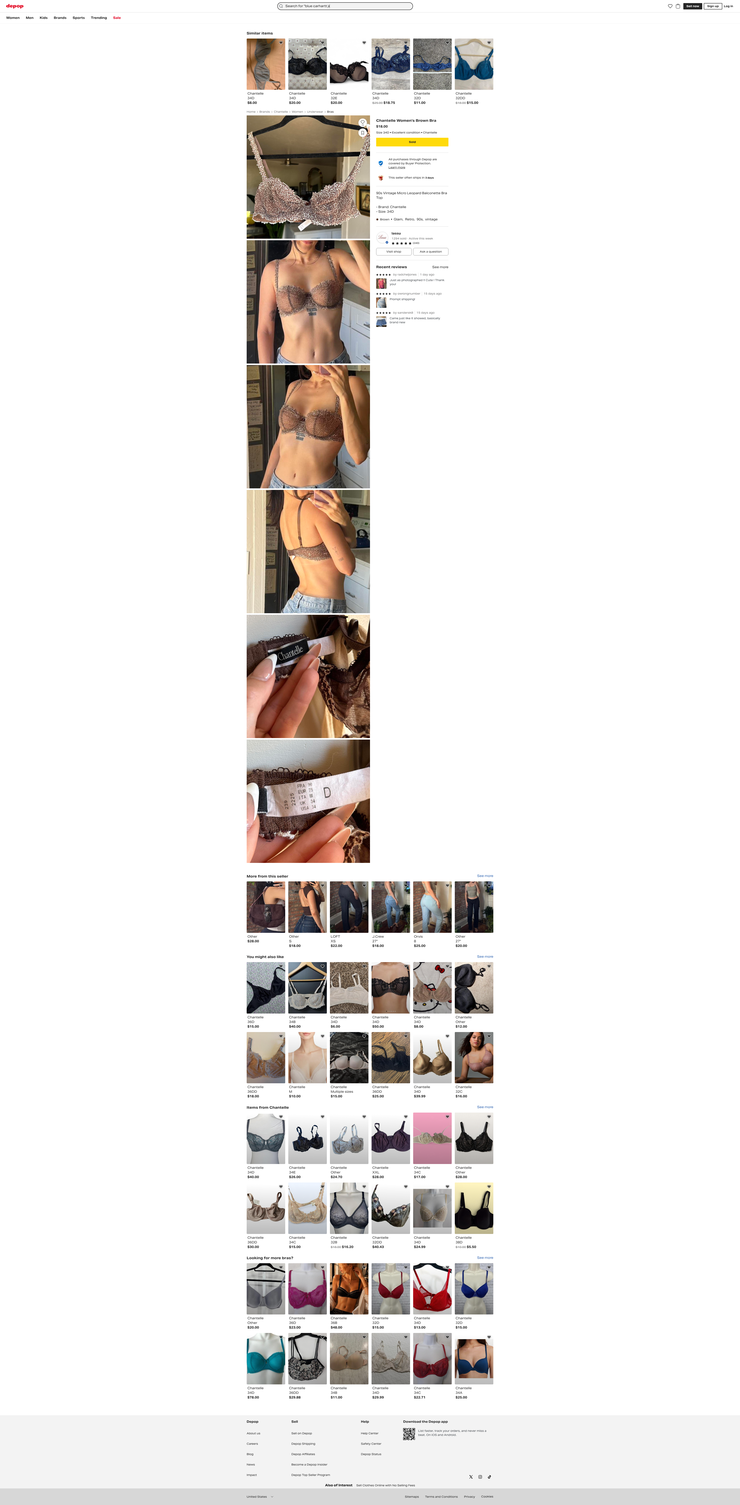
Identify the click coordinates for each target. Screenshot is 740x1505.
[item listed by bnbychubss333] (307, 1208)
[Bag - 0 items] (678, 6)
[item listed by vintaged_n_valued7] (391, 1208)
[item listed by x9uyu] (307, 1057)
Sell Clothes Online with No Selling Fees (385, 1485)
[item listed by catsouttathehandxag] (432, 1057)
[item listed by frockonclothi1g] (474, 1358)
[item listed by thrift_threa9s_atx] (474, 1289)
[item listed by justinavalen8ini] (349, 1358)
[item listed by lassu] (266, 907)
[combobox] (345, 6)
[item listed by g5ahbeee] (391, 1057)
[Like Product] (281, 42)
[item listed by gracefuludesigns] (266, 988)
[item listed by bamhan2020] (266, 1358)
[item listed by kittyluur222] (432, 988)
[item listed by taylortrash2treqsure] (349, 1138)
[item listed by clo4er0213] (432, 1208)
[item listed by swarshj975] (349, 1057)
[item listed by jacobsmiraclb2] (349, 1208)
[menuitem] (13, 18)
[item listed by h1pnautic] (307, 1358)
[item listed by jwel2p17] (266, 1208)
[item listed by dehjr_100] (349, 1289)
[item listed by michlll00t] (432, 1358)
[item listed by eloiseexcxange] (266, 1289)
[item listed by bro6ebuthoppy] (474, 988)
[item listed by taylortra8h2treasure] (307, 1138)
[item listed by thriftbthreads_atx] (391, 1289)
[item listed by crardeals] (391, 1358)
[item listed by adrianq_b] (432, 1138)
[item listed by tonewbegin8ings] (474, 1208)
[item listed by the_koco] (349, 988)
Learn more (396, 167)
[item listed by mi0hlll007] (307, 1289)
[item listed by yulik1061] (307, 988)
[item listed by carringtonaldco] (266, 1138)
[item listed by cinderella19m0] (474, 1138)
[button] (420, 243)
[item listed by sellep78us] (391, 1138)
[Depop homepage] (15, 6)
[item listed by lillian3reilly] (266, 1057)
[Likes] (670, 6)
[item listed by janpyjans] (474, 1057)
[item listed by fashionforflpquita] (391, 988)
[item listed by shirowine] (432, 1289)
